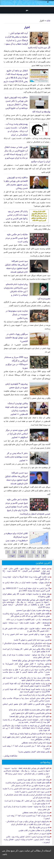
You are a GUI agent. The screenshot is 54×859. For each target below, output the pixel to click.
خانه (48, 20)
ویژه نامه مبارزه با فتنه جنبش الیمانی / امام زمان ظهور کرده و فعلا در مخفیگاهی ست (26, 738)
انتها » (12, 555)
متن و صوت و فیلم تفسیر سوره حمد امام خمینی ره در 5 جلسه (26, 635)
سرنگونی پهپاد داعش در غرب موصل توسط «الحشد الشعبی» (16, 337)
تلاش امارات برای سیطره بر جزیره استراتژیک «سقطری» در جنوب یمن (16, 537)
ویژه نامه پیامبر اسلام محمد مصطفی (36, 742)
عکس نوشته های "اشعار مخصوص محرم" (34, 751)
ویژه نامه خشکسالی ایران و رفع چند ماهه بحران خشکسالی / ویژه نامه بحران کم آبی (26, 644)
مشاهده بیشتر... (10, 755)
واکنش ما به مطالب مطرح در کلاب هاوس (34, 830)
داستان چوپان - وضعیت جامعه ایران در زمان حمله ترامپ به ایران (26, 583)
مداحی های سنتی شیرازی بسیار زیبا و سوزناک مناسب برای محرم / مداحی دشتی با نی (26, 699)
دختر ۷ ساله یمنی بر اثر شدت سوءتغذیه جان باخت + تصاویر (16, 457)
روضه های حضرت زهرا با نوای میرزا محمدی (33, 610)
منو (27, 10)
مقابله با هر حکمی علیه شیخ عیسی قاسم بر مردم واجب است (17, 238)
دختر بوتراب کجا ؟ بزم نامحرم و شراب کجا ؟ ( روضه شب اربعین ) (26, 747)
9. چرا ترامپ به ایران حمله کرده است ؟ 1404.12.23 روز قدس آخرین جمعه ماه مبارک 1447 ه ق (26, 589)
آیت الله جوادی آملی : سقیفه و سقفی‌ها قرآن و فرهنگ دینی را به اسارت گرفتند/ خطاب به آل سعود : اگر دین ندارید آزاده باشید (27, 40)
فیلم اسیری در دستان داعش (39, 833)
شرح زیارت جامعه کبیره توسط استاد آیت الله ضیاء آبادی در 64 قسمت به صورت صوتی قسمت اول (26, 684)
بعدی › (22, 555)
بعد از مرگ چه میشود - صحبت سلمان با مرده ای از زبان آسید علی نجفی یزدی (26, 656)
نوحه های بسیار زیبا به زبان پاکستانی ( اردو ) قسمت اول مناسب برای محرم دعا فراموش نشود (26, 679)
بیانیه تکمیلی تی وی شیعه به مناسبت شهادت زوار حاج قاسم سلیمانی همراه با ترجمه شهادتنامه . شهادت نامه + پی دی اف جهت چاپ (26, 728)
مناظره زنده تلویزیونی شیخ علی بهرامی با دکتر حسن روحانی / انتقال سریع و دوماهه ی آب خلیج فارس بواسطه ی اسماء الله (27, 104)
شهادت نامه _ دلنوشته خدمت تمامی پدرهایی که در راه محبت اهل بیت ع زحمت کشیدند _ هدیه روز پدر (26, 720)
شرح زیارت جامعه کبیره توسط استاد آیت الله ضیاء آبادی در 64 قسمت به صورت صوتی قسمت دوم (26, 690)
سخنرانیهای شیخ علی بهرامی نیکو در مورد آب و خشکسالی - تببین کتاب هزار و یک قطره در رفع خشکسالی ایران (28, 823)
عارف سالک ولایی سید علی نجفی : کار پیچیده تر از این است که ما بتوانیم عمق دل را (26, 650)
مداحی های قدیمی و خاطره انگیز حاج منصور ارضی (30, 713)
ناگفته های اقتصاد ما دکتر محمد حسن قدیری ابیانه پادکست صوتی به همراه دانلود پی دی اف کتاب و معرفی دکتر (26, 614)
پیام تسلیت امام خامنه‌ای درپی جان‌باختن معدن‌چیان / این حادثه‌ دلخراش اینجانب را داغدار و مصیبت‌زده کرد (27, 291)
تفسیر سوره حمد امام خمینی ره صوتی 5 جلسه (32, 639)
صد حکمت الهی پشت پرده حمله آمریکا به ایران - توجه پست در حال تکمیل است (26, 578)
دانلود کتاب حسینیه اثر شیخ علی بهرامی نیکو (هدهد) (29, 716)
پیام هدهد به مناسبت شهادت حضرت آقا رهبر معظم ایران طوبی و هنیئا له (26, 595)
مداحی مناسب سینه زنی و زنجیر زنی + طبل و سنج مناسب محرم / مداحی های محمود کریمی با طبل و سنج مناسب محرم (26, 672)
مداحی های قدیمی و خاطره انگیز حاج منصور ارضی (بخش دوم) (26, 705)
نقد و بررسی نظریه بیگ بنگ (39, 827)
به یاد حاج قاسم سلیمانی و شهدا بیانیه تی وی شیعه (30, 733)
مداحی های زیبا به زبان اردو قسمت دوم (34, 694)
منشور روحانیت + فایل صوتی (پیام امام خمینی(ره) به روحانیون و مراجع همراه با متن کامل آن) (26, 664)
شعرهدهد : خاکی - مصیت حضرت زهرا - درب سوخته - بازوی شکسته (26, 623)
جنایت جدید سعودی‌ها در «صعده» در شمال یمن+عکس (17, 314)
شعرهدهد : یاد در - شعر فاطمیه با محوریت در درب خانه (28, 619)
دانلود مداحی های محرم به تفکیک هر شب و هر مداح (29, 709)
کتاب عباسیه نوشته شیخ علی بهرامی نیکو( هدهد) (31, 660)
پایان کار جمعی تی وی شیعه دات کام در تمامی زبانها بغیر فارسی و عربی (17, 215)
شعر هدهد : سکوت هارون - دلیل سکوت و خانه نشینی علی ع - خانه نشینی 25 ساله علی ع (26, 629)
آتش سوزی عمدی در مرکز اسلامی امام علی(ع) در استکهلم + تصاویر (17, 433)
